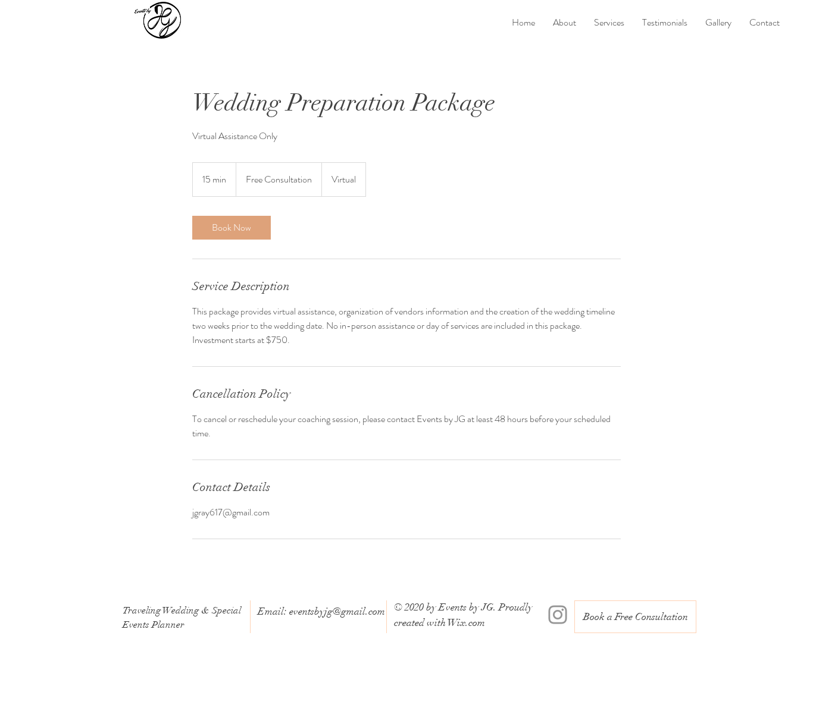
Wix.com (466, 622)
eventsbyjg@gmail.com (337, 611)
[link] (231, 228)
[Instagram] (557, 614)
